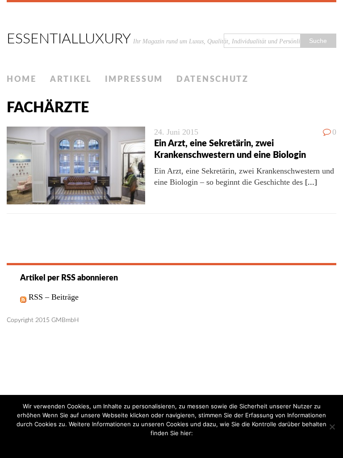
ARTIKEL (71, 80)
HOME (22, 80)
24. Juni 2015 (176, 131)
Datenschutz (178, 444)
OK (152, 444)
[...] (311, 182)
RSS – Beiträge (52, 297)
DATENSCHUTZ (212, 80)
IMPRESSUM (134, 80)
